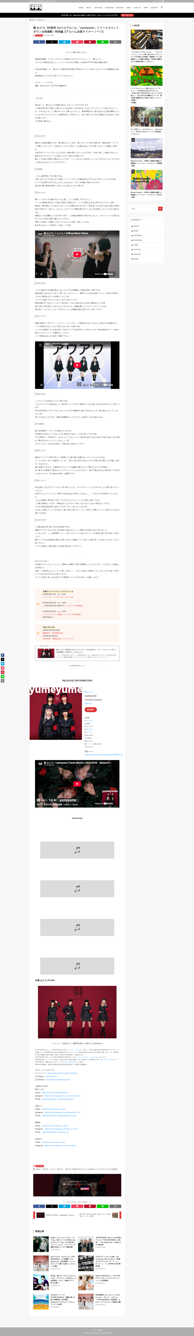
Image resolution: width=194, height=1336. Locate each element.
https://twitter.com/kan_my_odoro (55, 1126)
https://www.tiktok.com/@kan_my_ (55, 1132)
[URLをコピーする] (115, 42)
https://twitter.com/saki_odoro (53, 1142)
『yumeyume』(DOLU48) (67, 1062)
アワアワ (90, 732)
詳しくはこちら (127, 15)
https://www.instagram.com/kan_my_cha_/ (61, 1129)
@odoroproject (51, 1076)
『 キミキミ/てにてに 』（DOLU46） (87, 1057)
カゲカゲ (90, 721)
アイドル (52, 1169)
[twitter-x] (157, 1)
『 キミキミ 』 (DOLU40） (75, 1050)
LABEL (135, 245)
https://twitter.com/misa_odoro (54, 1109)
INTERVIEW (137, 240)
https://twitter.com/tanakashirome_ (55, 1093)
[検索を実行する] (160, 209)
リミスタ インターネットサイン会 (58, 597)
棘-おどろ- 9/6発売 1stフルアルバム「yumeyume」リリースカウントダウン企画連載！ (92, 1169)
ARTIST (136, 226)
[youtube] (162, 1)
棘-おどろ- (89, 692)
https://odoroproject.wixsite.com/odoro (63, 1073)
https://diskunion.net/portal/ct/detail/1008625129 (104, 755)
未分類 (135, 259)
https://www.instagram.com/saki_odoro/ (60, 1145)
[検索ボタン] (161, 7)
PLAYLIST (137, 249)
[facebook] (154, 1)
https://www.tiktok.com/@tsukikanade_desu (59, 1116)
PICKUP (45, 1169)
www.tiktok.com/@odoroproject (58, 1080)
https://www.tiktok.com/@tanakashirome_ (58, 1099)
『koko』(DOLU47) (105, 1059)
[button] (39, 42)
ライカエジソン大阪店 (53, 614)
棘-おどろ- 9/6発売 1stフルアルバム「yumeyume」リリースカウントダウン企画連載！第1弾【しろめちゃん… (86, 651)
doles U (88, 703)
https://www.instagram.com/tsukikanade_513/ (62, 1112)
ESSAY (135, 231)
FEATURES (39, 35)
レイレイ (90, 744)
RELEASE (137, 254)
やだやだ (90, 729)
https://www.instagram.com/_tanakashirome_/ (63, 1096)
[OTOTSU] (36, 7)
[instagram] (160, 1)
